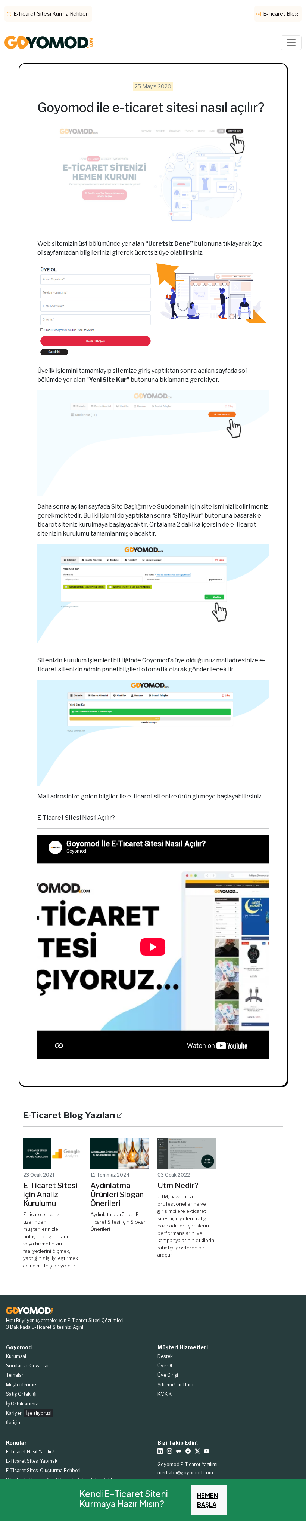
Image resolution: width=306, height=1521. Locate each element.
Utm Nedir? (178, 1185)
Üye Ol (164, 1365)
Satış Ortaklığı (21, 1394)
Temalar (15, 1375)
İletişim (14, 1422)
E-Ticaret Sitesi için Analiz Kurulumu (50, 1194)
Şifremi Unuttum (175, 1384)
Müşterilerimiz (21, 1384)
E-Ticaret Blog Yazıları (69, 1115)
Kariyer (28, 1413)
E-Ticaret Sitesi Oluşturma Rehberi (43, 1470)
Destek (165, 1356)
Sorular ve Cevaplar (27, 1365)
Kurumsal (16, 1356)
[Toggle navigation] (291, 42)
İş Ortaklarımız (22, 1404)
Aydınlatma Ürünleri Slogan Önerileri (117, 1194)
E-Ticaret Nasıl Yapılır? (30, 1451)
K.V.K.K (164, 1394)
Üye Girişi (167, 1375)
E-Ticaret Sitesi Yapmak (31, 1461)
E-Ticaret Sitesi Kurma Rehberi (50, 13)
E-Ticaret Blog (280, 13)
